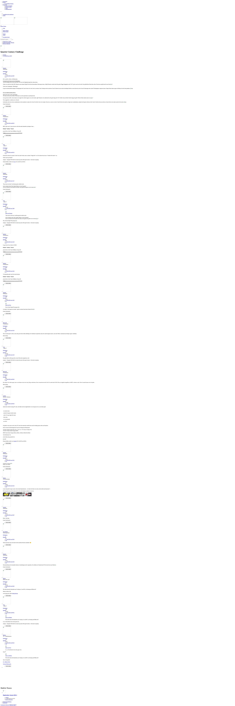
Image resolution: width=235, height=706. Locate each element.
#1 (5, 76)
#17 (6, 562)
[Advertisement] (37, 677)
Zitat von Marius (8, 617)
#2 (5, 124)
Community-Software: (8, 704)
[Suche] (0, 25)
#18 (6, 587)
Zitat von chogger (8, 213)
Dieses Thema (5, 30)
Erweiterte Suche (6, 37)
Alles (4, 28)
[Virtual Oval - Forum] (13, 24)
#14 (6, 486)
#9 (5, 331)
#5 (5, 209)
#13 (6, 461)
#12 (6, 404)
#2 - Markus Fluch (6, 661)
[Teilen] (0, 58)
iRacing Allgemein (9, 699)
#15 (6, 516)
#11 (6, 380)
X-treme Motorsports (7, 664)
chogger (4, 54)
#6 (5, 243)
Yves (14, 161)
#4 (5, 182)
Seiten (4, 35)
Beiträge (4, 73)
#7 (5, 272)
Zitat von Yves (8, 305)
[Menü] (0, 11)
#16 (6, 540)
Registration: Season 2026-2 (10, 695)
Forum (4, 33)
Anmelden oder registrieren (8, 14)
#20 (6, 643)
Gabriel (15, 441)
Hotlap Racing (15, 593)
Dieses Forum (5, 31)
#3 (5, 153)
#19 (6, 613)
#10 (6, 355)
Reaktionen (5, 71)
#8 (5, 301)
